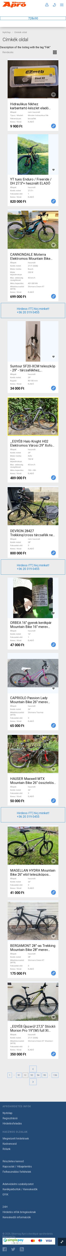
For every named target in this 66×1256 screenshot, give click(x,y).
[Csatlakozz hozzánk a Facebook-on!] (5, 1249)
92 (25, 1075)
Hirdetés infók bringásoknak (19, 1212)
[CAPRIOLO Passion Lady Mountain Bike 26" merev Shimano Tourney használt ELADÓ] (33, 673)
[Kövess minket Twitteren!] (13, 1249)
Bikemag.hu (9, 1236)
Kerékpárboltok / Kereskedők (20, 1189)
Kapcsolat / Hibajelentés (17, 1166)
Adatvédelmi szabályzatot (18, 1184)
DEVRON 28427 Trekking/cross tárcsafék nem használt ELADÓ (33, 535)
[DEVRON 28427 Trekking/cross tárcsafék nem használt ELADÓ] (33, 506)
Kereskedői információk (17, 1217)
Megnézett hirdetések (16, 1138)
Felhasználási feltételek (17, 1171)
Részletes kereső (13, 1161)
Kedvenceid (10, 1143)
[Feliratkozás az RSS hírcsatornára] (22, 1249)
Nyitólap (7, 32)
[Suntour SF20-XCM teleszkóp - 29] (33, 341)
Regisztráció (10, 1118)
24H (5, 1206)
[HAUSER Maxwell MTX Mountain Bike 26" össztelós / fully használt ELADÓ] (33, 754)
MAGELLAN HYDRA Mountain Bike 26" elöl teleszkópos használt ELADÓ (32, 874)
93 (32, 1075)
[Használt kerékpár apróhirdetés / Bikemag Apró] (14, 6)
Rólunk (6, 1149)
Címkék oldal (20, 32)
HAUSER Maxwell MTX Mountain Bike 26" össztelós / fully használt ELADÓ (32, 783)
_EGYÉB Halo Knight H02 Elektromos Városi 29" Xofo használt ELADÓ (31, 445)
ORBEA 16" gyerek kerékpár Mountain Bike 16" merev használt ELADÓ (31, 627)
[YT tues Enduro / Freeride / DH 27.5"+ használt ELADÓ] (33, 154)
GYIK (5, 1194)
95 (44, 1075)
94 (38, 1075)
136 (55, 1075)
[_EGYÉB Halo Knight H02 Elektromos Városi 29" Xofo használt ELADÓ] (33, 416)
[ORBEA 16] (33, 598)
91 (19, 1075)
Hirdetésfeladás (12, 1123)
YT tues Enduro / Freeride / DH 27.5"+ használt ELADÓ (30, 181)
